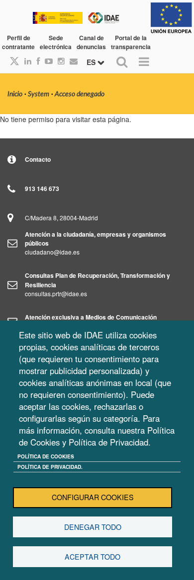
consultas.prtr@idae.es (56, 293)
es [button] (92, 62)
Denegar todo (92, 527)
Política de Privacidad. (50, 466)
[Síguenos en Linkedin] (25, 61)
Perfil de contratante (18, 42)
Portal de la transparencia (131, 42)
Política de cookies (45, 456)
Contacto (38, 159)
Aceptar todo (92, 557)
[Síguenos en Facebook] (35, 61)
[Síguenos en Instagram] (59, 61)
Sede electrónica (56, 42)
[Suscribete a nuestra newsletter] (71, 61)
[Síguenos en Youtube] (46, 61)
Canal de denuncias (91, 42)
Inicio (14, 94)
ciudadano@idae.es (52, 252)
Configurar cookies (93, 497)
